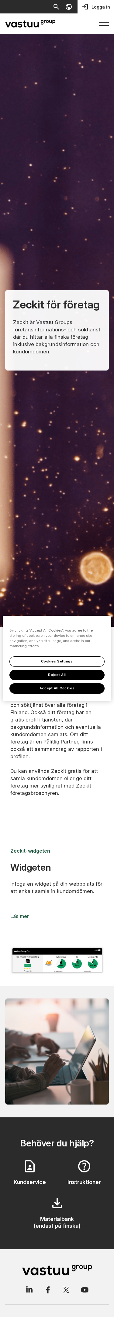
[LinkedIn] (29, 1290)
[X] (66, 1290)
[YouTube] (85, 1290)
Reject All (57, 675)
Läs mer (19, 916)
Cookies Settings (57, 661)
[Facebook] (47, 1290)
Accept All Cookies (57, 688)
